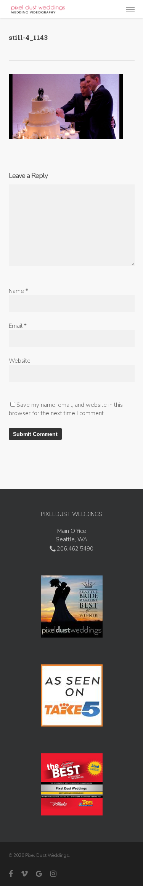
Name (18, 291)
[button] (130, 9)
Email (18, 326)
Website (20, 361)
